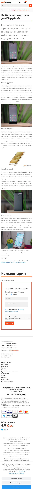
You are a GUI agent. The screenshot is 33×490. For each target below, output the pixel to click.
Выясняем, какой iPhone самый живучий (15, 262)
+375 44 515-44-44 (10, 343)
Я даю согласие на (14, 310)
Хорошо (8, 294)
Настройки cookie (7, 381)
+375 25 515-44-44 (10, 348)
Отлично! (14, 294)
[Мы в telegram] (2, 430)
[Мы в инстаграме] (7, 430)
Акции (3, 376)
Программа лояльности (9, 372)
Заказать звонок (14, 350)
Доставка (4, 366)
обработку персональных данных (14, 310)
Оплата (3, 368)
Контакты (4, 364)
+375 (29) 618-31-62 (13, 394)
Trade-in (4, 370)
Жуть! (7, 292)
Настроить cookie (16, 478)
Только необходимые (16, 483)
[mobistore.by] (5, 1)
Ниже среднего (14, 292)
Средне (22, 292)
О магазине (5, 374)
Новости (4, 378)
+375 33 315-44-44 (10, 345)
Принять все (16, 487)
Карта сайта (5, 379)
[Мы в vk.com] (5, 430)
